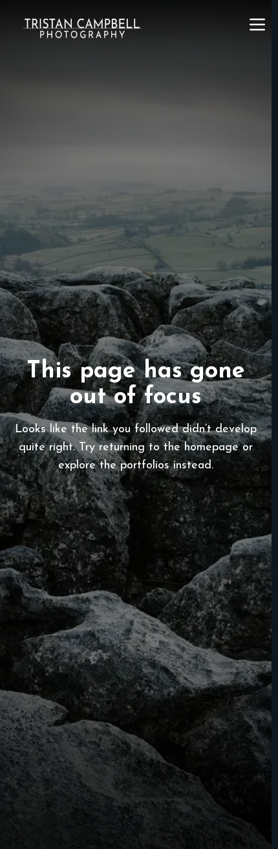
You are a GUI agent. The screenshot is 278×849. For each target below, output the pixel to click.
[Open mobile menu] (257, 24)
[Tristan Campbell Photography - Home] (82, 28)
